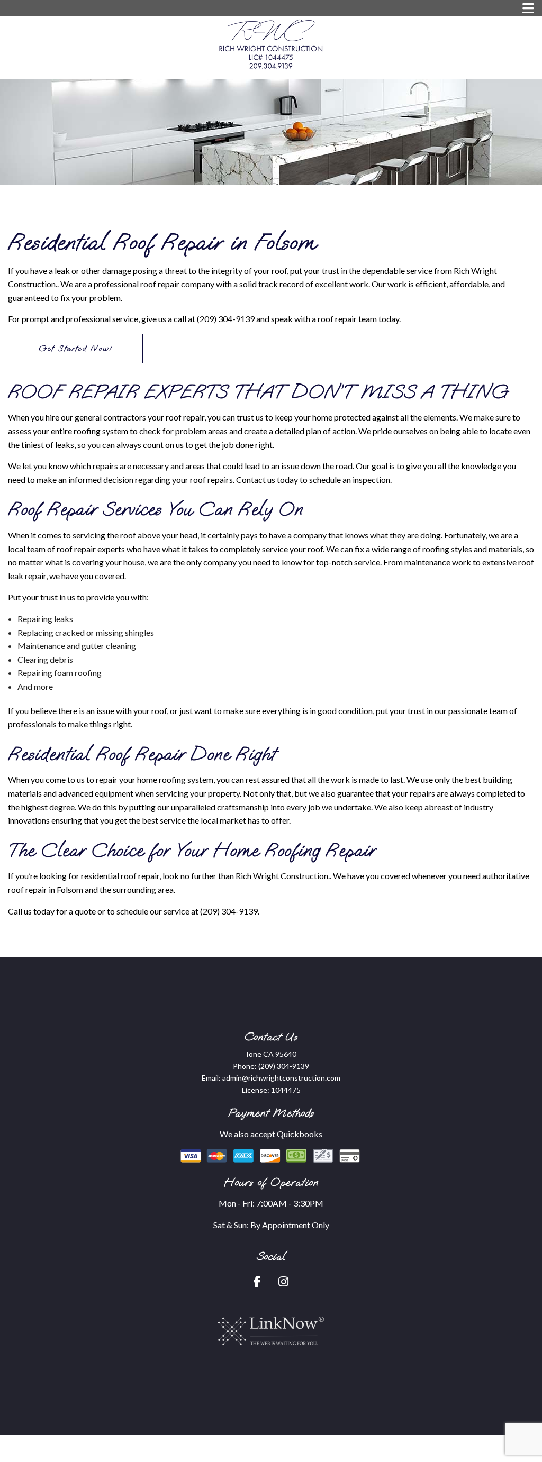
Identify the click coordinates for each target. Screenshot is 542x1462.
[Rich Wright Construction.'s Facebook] (257, 1282)
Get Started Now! (75, 348)
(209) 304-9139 (283, 1066)
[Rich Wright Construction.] (271, 44)
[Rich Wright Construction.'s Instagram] (283, 1282)
